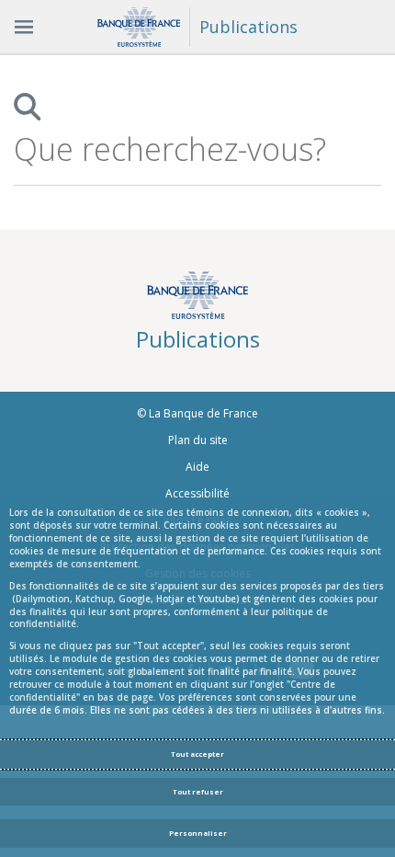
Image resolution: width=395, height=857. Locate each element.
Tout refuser (198, 791)
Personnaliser (198, 833)
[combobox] (179, 149)
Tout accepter (197, 754)
